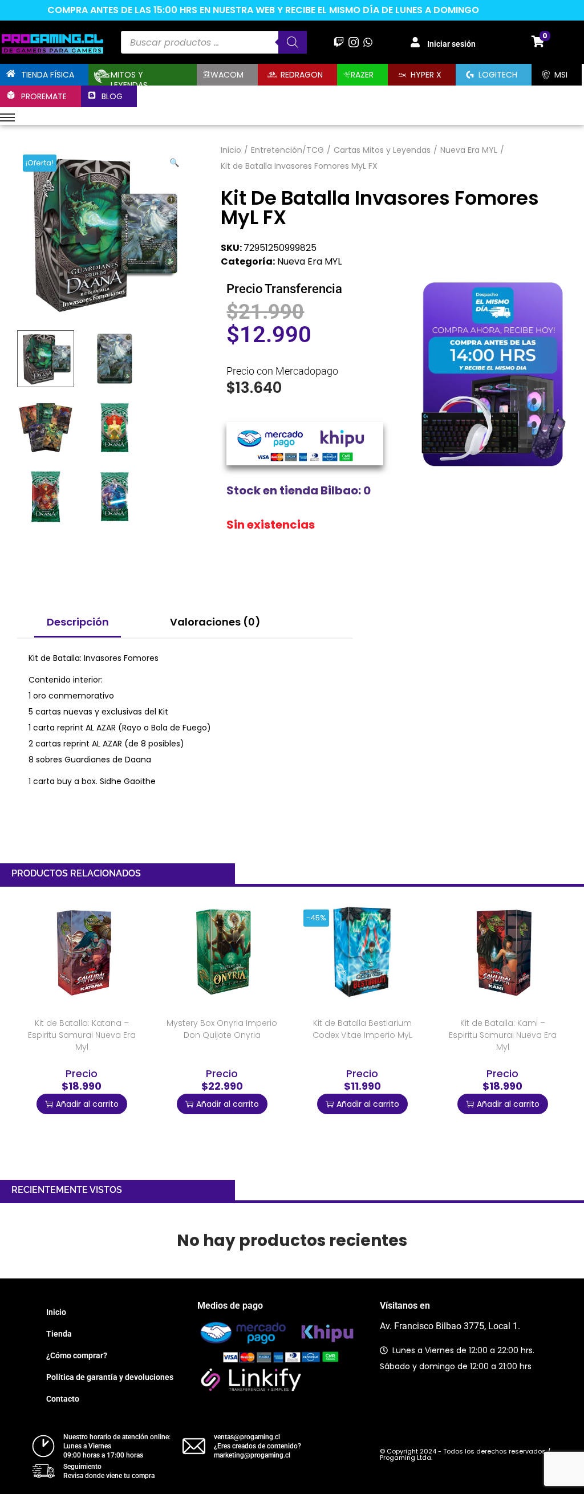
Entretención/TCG (287, 150)
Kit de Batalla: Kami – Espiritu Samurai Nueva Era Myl (503, 1035)
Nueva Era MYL (468, 150)
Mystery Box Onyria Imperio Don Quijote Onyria (222, 1029)
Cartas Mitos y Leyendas (382, 150)
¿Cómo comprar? (76, 1355)
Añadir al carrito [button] (87, 1104)
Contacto (62, 1398)
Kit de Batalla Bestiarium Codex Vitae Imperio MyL (362, 1029)
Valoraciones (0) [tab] (215, 622)
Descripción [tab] (78, 622)
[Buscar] (292, 42)
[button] (175, 160)
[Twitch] (339, 42)
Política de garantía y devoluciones (109, 1377)
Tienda (59, 1333)
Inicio (231, 150)
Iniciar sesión (451, 43)
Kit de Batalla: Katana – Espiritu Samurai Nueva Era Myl (82, 1035)
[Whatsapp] (367, 42)
